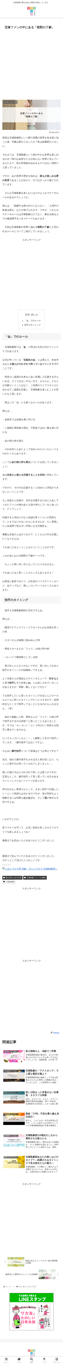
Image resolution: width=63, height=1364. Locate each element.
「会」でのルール (32, 320)
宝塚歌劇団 (10, 882)
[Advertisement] (31, 63)
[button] (56, 750)
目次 (27, 314)
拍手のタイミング (32, 325)
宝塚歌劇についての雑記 (36, 878)
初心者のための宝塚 (14, 878)
